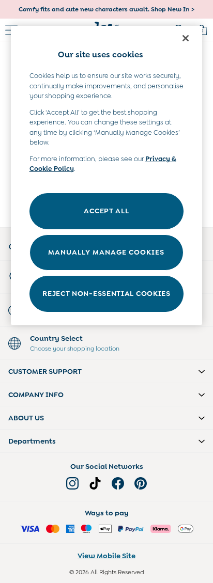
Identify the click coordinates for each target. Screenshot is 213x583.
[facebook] (117, 483)
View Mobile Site (106, 555)
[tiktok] (95, 483)
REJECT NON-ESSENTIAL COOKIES (106, 293)
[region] (107, 175)
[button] (106, 371)
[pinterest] (140, 483)
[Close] (185, 38)
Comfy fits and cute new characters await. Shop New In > (106, 9)
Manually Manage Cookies (106, 252)
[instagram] (72, 483)
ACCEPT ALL (106, 210)
